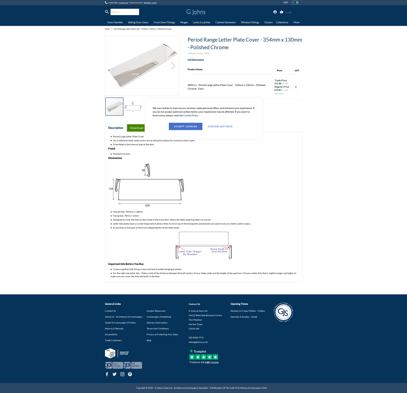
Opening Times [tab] (239, 303)
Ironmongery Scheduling (159, 316)
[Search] (106, 12)
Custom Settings (220, 126)
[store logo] (196, 12)
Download (136, 128)
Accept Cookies (185, 126)
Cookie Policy (190, 115)
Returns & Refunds (114, 328)
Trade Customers (113, 340)
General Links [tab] (113, 303)
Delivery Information (157, 322)
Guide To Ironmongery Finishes (120, 322)
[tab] (275, 12)
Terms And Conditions (158, 328)
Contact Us (123, 2)
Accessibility (111, 334)
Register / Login (150, 2)
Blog (149, 340)
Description (115, 128)
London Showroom (156, 310)
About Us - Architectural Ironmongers (123, 316)
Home (107, 29)
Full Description (196, 59)
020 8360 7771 (196, 337)
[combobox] (124, 12)
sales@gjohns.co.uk (198, 342)
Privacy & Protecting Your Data (162, 334)
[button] (173, 65)
